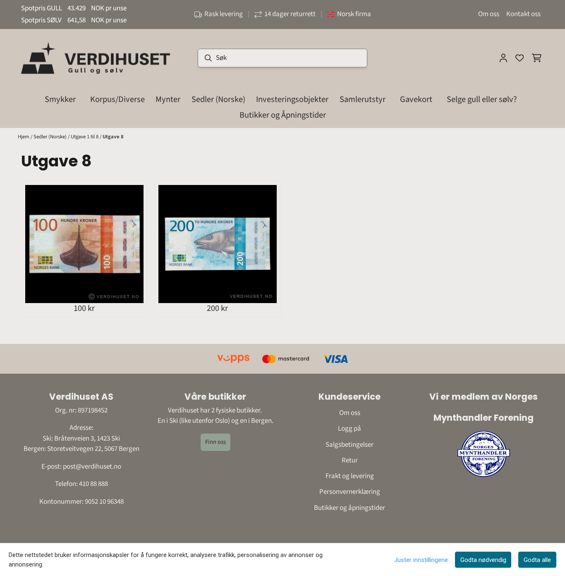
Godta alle (537, 560)
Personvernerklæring (349, 492)
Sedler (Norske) (51, 136)
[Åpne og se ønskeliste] (519, 57)
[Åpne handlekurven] (536, 57)
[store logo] (95, 58)
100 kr (84, 308)
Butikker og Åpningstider (282, 115)
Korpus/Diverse (117, 99)
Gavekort (416, 99)
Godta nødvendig (483, 560)
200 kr (217, 308)
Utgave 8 (113, 136)
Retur (350, 460)
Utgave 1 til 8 (85, 136)
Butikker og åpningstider (349, 508)
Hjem (24, 136)
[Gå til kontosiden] (503, 57)
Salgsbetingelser (349, 445)
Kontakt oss (523, 14)
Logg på (349, 429)
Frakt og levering (350, 476)
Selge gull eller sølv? (482, 99)
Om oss (488, 14)
